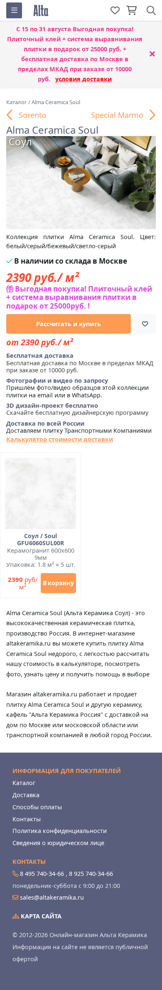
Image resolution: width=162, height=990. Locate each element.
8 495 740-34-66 (42, 874)
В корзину (58, 583)
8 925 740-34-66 (91, 874)
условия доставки (83, 79)
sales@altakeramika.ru (52, 897)
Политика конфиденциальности (59, 831)
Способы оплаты (37, 807)
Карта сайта (40, 916)
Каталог (23, 783)
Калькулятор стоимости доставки (59, 439)
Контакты (26, 819)
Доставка (25, 795)
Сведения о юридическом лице (58, 843)
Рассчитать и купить (68, 324)
